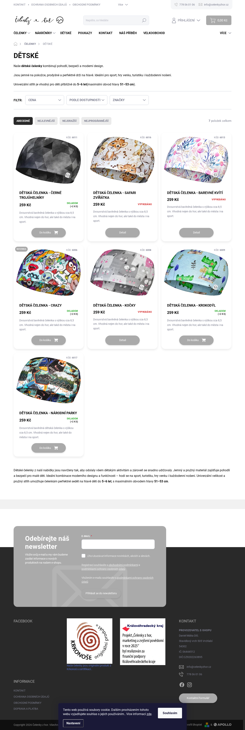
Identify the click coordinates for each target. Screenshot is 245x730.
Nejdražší (69, 120)
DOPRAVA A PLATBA (26, 708)
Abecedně (23, 120)
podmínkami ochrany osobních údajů (103, 568)
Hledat (144, 20)
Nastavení (73, 723)
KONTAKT (19, 4)
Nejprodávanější (96, 120)
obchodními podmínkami (123, 564)
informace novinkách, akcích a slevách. (118, 555)
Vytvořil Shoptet (192, 724)
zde (149, 714)
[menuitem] (22, 33)
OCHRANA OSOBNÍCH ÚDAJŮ (49, 4)
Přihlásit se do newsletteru (101, 593)
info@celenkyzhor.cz (199, 666)
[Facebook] (182, 684)
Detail (122, 232)
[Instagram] (189, 684)
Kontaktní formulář (198, 698)
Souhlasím (170, 713)
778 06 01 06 (194, 674)
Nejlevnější (46, 120)
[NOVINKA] (48, 275)
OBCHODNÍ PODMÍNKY (86, 4)
